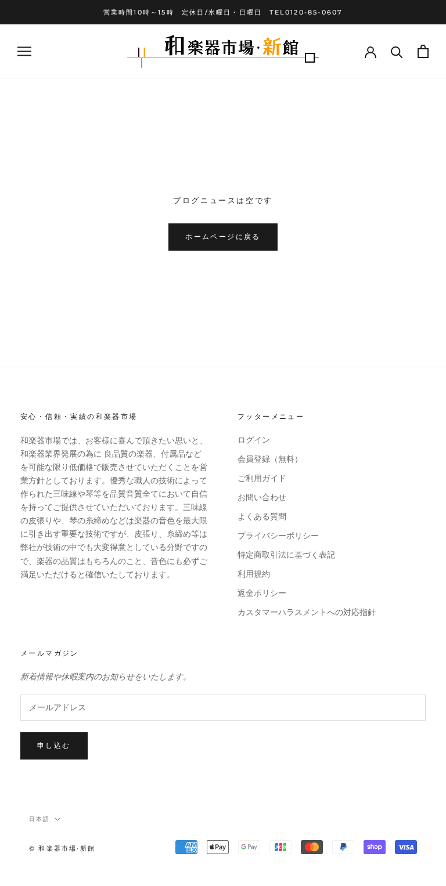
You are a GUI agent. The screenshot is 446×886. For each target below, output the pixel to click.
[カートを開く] (423, 51)
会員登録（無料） (270, 459)
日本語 (39, 819)
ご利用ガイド (262, 478)
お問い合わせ (262, 497)
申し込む (54, 745)
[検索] (397, 51)
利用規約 (254, 574)
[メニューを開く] (24, 51)
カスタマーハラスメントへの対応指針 (307, 612)
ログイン (254, 440)
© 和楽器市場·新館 (62, 848)
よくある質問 (262, 516)
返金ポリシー (262, 593)
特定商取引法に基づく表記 (286, 554)
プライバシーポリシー (278, 535)
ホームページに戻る (223, 236)
